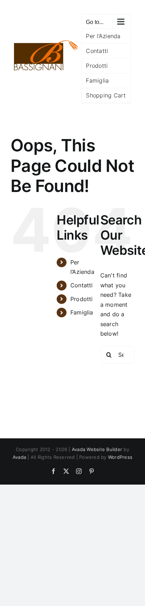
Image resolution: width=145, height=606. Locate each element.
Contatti (81, 285)
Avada (19, 457)
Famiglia (81, 312)
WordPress (120, 457)
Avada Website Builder (97, 449)
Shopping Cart (106, 95)
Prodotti (81, 298)
